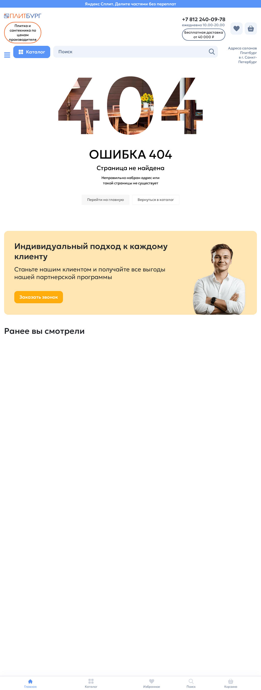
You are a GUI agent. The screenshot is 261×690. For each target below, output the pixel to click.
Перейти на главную (105, 199)
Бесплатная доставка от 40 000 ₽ (203, 34)
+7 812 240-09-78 (203, 19)
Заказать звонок (38, 297)
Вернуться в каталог (156, 199)
